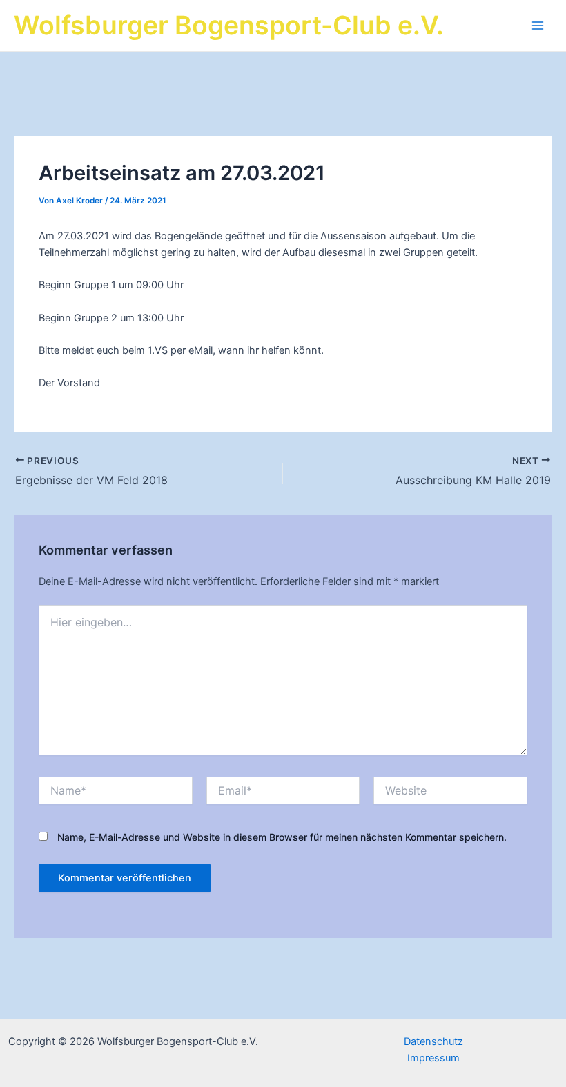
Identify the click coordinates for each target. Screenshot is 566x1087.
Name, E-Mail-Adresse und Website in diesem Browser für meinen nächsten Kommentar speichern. (282, 837)
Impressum (433, 1058)
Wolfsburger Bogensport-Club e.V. (229, 25)
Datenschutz (433, 1041)
